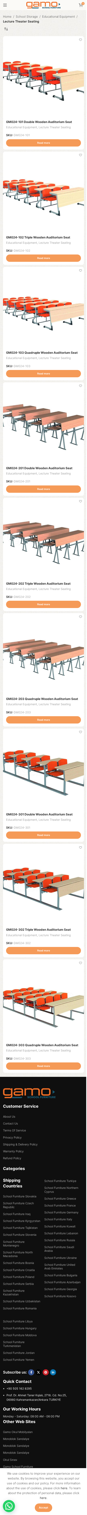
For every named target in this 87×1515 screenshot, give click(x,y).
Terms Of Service (14, 1130)
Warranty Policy (13, 1151)
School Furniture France (60, 1205)
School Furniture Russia (59, 1240)
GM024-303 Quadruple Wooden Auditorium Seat (42, 1045)
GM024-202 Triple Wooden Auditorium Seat (38, 584)
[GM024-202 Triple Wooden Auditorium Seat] (43, 538)
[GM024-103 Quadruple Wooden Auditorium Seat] (43, 307)
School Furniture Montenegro (13, 1243)
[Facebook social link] (31, 1372)
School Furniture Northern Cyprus (61, 1189)
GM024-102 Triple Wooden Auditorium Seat (38, 237)
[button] (9, 1506)
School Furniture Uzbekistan (21, 1301)
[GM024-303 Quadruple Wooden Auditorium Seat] (43, 1000)
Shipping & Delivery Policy (20, 1144)
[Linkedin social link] (53, 1372)
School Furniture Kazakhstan (13, 1292)
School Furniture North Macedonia (18, 1254)
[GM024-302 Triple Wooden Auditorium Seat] (43, 884)
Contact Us (10, 1123)
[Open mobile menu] (5, 5)
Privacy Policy (12, 1137)
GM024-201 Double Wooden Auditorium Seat (39, 468)
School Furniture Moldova (20, 1335)
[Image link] (29, 1093)
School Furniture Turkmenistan (13, 1343)
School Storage (27, 16)
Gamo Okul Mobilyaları (18, 1432)
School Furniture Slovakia (19, 1196)
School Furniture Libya (18, 1321)
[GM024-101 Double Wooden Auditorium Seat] (43, 76)
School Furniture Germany (61, 1212)
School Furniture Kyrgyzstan (21, 1221)
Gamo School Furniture (18, 1466)
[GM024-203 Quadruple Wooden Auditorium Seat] (43, 653)
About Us (9, 1116)
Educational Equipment (58, 16)
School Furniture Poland (18, 1277)
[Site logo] (43, 5)
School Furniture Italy (58, 1219)
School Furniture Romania (20, 1308)
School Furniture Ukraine (60, 1257)
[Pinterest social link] (46, 1372)
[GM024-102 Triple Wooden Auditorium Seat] (43, 192)
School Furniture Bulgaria (60, 1275)
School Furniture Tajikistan (20, 1227)
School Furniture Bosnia (18, 1263)
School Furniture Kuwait (59, 1226)
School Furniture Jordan (19, 1352)
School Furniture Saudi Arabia (59, 1248)
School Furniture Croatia (19, 1270)
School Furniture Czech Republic (18, 1205)
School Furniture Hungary (20, 1328)
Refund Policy (12, 1158)
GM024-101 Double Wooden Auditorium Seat (39, 122)
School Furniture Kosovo (60, 1296)
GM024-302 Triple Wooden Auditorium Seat (38, 930)
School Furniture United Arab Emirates (59, 1266)
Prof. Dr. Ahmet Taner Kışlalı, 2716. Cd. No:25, (36, 1395)
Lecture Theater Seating (55, 127)
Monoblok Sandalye (16, 1439)
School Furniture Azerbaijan (62, 1282)
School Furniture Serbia (18, 1283)
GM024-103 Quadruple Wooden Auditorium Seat (42, 353)
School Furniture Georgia (60, 1289)
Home (7, 16)
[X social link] (38, 1372)
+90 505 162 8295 (19, 1388)
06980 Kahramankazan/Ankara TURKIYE (33, 1399)
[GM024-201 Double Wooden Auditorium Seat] (43, 423)
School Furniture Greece (60, 1198)
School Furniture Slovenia (19, 1234)
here (64, 1488)
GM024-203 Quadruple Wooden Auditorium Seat (42, 699)
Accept (43, 1507)
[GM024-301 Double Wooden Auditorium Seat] (43, 769)
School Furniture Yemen (18, 1359)
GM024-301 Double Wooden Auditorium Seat (39, 814)
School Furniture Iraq (17, 1214)
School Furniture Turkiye (60, 1181)
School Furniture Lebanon (61, 1233)
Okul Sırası (10, 1459)
